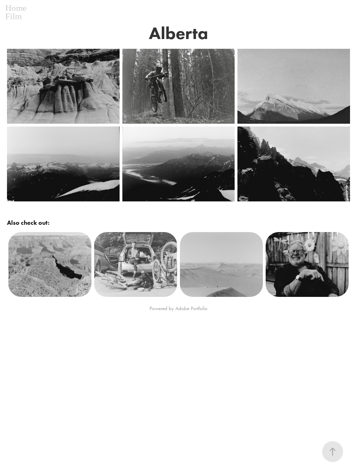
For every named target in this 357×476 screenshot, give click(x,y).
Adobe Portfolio (191, 308)
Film (13, 16)
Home (15, 8)
